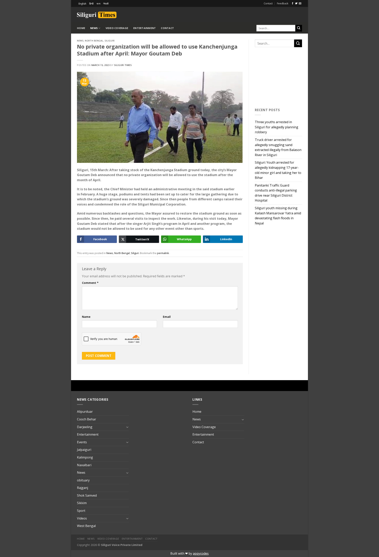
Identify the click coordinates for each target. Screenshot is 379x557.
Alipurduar (85, 411)
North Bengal (94, 40)
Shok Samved (87, 495)
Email (167, 317)
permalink (163, 253)
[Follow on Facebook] (292, 3)
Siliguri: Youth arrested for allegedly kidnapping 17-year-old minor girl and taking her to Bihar (278, 170)
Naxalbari (84, 465)
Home (81, 28)
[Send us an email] (300, 3)
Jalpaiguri (84, 449)
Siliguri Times (123, 65)
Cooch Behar (86, 419)
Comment (90, 283)
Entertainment (144, 28)
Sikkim (82, 503)
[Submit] (298, 28)
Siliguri (109, 40)
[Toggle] (127, 427)
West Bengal (86, 526)
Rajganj (82, 488)
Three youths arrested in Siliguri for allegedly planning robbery (276, 127)
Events (82, 442)
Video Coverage (117, 28)
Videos (82, 518)
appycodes (201, 553)
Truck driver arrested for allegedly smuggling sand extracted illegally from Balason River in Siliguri (278, 147)
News (94, 28)
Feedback (282, 3)
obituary (83, 480)
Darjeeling (84, 427)
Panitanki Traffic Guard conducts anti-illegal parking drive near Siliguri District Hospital (276, 193)
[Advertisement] (256, 14)
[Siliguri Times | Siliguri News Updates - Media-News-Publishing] (96, 15)
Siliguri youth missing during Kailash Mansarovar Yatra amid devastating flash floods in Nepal (278, 215)
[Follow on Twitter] (296, 3)
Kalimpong (85, 457)
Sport (81, 510)
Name (86, 317)
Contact (268, 3)
